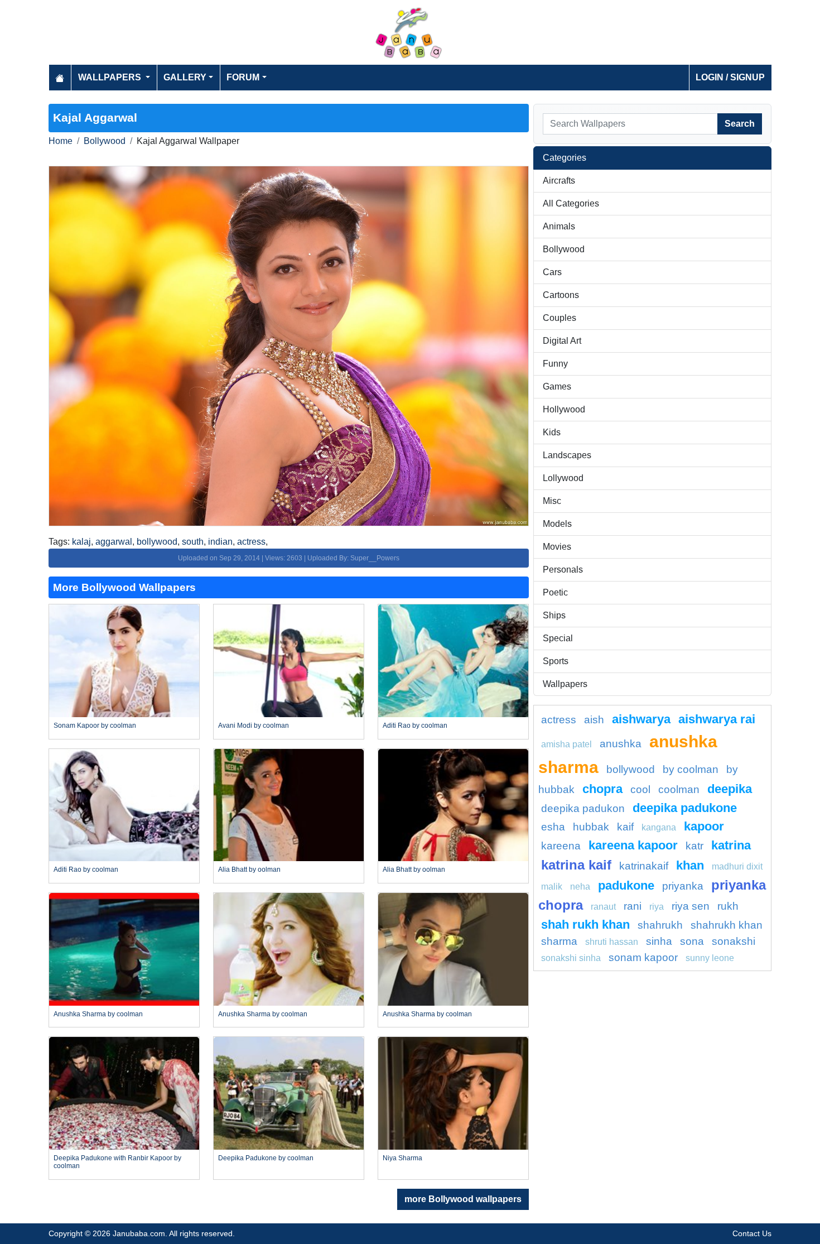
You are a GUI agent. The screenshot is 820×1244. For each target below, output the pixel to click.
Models (557, 524)
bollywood (157, 541)
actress (251, 541)
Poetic (555, 592)
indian (220, 541)
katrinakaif (643, 866)
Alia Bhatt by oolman (249, 869)
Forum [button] (242, 77)
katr (694, 846)
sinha (659, 941)
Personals (563, 569)
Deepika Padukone (685, 808)
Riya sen (691, 906)
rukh (728, 906)
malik (551, 886)
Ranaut (603, 906)
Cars (552, 272)
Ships (554, 615)
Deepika (729, 789)
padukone (626, 885)
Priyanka (682, 886)
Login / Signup (730, 77)
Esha (553, 827)
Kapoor (704, 826)
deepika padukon (583, 808)
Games (557, 386)
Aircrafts (559, 180)
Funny (555, 363)
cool (640, 789)
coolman (679, 789)
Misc (552, 501)
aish (594, 720)
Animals (559, 226)
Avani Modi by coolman (253, 725)
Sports (555, 661)
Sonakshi (733, 941)
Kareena (561, 846)
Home (61, 141)
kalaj (81, 541)
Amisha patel (566, 744)
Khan (690, 865)
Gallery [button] (184, 77)
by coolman (690, 769)
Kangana (658, 827)
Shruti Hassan (611, 942)
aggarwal (113, 541)
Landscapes (567, 455)
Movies (557, 546)
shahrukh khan (727, 925)
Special (558, 638)
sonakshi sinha (571, 958)
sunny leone (710, 958)
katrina (731, 845)
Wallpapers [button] (110, 77)
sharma (559, 941)
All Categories (571, 203)
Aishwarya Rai (716, 719)
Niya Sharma (402, 1158)
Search (740, 123)
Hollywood (564, 409)
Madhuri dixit (737, 866)
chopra (602, 789)
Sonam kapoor (643, 957)
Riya (656, 906)
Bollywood (105, 141)
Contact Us (751, 1233)
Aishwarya (641, 719)
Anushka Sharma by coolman (98, 1014)
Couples (559, 318)
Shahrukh (660, 925)
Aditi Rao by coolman (415, 725)
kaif (625, 827)
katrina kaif (576, 864)
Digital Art (562, 340)
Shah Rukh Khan (585, 924)
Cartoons (561, 295)
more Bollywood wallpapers (463, 1199)
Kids (552, 432)
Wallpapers (565, 684)
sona (692, 941)
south (193, 541)
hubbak (591, 827)
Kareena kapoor (633, 845)
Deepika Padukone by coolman (265, 1158)
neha (580, 886)
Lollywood (563, 478)
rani (632, 906)
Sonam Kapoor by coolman (95, 725)
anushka (620, 744)
